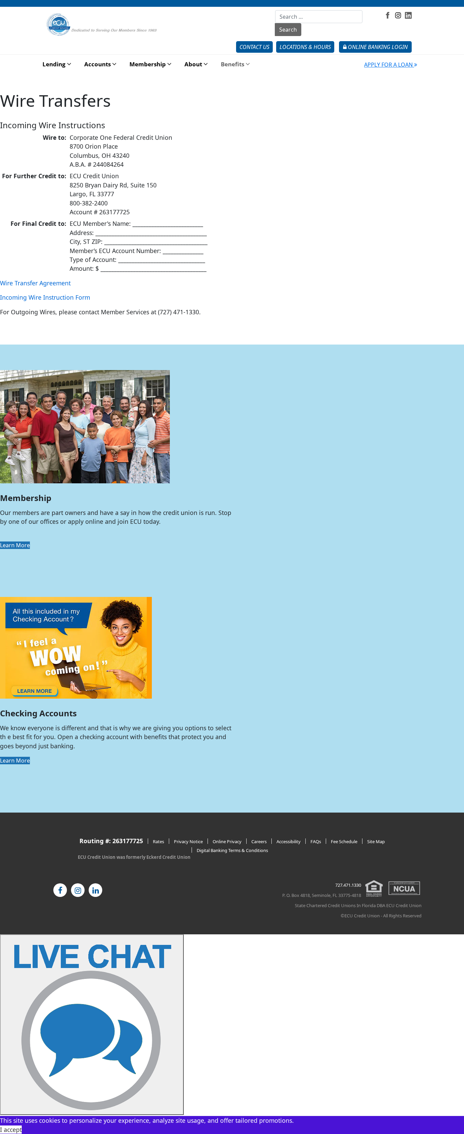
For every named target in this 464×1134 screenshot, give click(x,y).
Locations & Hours (305, 47)
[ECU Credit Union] (102, 24)
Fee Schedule (344, 841)
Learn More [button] (15, 545)
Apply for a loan (389, 64)
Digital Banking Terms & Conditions (232, 850)
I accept (11, 1129)
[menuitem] (54, 64)
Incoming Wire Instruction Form (45, 297)
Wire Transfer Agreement (35, 283)
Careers (259, 841)
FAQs (315, 841)
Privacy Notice (188, 841)
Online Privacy (227, 841)
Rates (158, 841)
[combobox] (318, 16)
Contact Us (254, 47)
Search (288, 29)
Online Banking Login (377, 47)
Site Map (376, 841)
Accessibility (288, 841)
